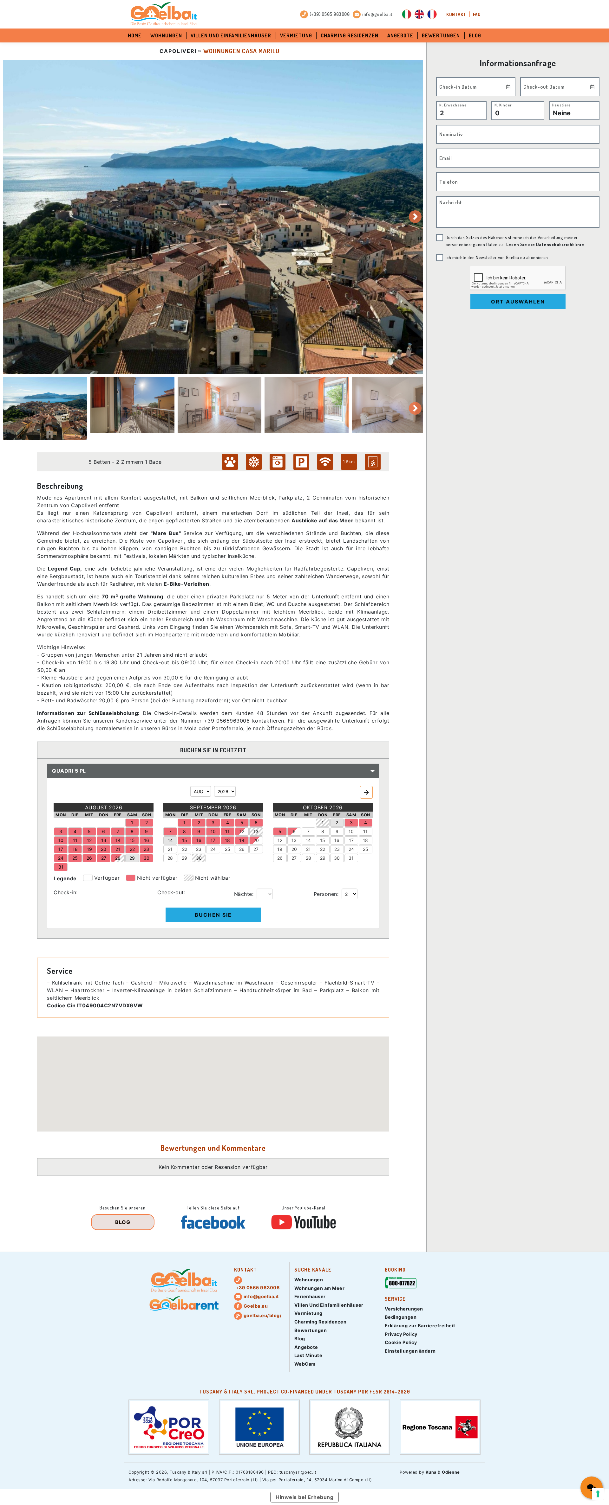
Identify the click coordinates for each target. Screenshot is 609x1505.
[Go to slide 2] (132, 405)
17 (351, 840)
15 (322, 840)
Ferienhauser (310, 1296)
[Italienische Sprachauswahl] (406, 14)
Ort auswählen (518, 301)
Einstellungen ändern (410, 1351)
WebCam (305, 1364)
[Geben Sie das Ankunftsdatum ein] (508, 87)
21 (170, 849)
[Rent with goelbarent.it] (184, 1303)
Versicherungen (404, 1308)
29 (184, 858)
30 (337, 858)
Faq (477, 14)
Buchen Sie (213, 915)
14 (308, 840)
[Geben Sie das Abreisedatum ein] (592, 87)
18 (365, 840)
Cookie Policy (401, 1342)
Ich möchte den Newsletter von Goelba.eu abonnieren (497, 257)
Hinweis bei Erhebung (304, 1497)
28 (170, 858)
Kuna (431, 1472)
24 (213, 849)
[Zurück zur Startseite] (163, 14)
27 (256, 849)
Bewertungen (441, 35)
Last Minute (308, 1355)
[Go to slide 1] (45, 408)
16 (336, 840)
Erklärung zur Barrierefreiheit (420, 1325)
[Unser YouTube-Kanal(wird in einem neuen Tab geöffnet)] (303, 1222)
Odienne (451, 1472)
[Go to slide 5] (394, 405)
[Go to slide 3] (220, 405)
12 (241, 831)
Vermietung (296, 35)
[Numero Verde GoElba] (400, 1283)
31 (351, 858)
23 (198, 849)
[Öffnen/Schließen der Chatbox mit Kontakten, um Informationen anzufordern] (591, 1487)
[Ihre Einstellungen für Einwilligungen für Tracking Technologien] (598, 1494)
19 (279, 849)
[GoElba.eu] (184, 1280)
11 (365, 831)
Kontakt (456, 14)
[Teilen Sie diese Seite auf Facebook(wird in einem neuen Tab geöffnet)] (213, 1222)
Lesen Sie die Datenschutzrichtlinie (545, 244)
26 (242, 849)
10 (351, 831)
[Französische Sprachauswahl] (432, 14)
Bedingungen (401, 1317)
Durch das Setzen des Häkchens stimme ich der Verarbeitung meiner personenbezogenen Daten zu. (515, 240)
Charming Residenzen (349, 35)
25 (227, 849)
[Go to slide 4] (307, 405)
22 (184, 849)
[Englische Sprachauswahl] (419, 14)
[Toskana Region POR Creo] (168, 1426)
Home (134, 35)
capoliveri (178, 51)
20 (256, 840)
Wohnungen (166, 35)
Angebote (400, 35)
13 (294, 840)
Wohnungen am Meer (319, 1288)
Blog (475, 35)
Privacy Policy (401, 1334)
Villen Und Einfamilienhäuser (231, 35)
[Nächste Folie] (415, 216)
